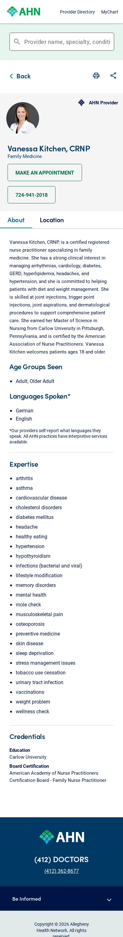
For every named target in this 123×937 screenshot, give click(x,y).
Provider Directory (77, 12)
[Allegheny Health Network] (23, 12)
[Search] (112, 41)
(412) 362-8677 (61, 870)
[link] (18, 76)
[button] (113, 76)
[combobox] (67, 41)
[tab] (16, 219)
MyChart (109, 12)
